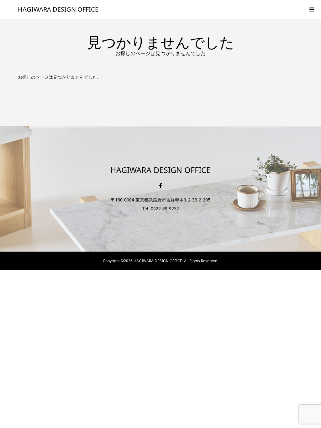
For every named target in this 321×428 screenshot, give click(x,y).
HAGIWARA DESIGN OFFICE (58, 9)
